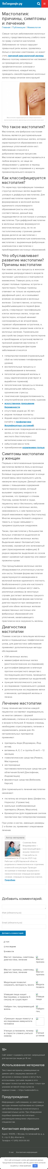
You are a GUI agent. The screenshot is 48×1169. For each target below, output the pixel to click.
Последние (10, 947)
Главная (6, 27)
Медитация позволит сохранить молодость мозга (19, 983)
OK (35, 1166)
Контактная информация (26, 1152)
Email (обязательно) (12, 922)
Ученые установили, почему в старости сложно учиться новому (19, 1033)
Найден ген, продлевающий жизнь (19, 1007)
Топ (7, 942)
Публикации (18, 27)
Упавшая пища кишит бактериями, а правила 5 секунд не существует (17, 997)
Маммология (34, 27)
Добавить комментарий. (13, 933)
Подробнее (10, 880)
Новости (9, 952)
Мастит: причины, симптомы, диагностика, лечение (19, 958)
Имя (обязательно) (11, 912)
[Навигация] (44, 4)
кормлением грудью (33, 447)
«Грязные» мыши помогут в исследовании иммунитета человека (18, 1021)
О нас (11, 1152)
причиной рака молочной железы (26, 55)
